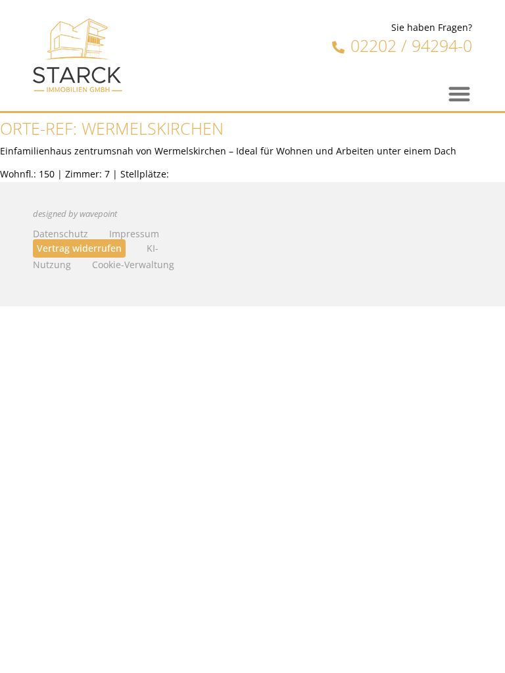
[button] (460, 93)
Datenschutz (60, 233)
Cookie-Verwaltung (133, 264)
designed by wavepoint (75, 214)
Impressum (134, 233)
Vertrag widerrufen (79, 248)
